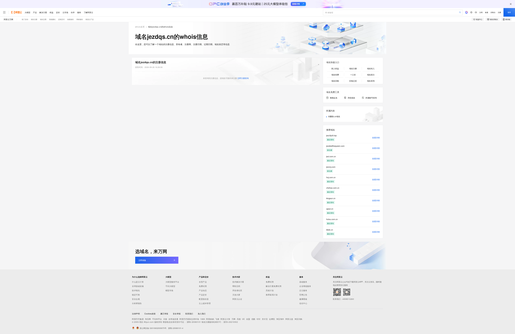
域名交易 (43, 19)
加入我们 (202, 313)
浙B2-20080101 (194, 322)
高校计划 (270, 290)
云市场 (65, 12)
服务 (79, 12)
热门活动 (25, 19)
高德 (239, 319)
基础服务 (303, 281)
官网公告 (303, 294)
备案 (486, 12)
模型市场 (169, 290)
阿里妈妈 (210, 319)
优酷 (253, 319)
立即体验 (142, 260)
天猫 (165, 319)
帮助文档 (236, 286)
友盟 (248, 319)
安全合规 (136, 299)
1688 (202, 319)
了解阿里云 (88, 12)
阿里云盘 (289, 319)
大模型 (27, 12)
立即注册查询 (243, 78)
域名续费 (335, 74)
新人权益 (335, 68)
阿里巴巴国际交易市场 (189, 319)
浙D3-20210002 (230, 322)
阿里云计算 (225, 319)
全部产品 (203, 281)
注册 (499, 12)
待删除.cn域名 (334, 116)
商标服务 (79, 19)
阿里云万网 (8, 19)
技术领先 (136, 290)
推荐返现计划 (271, 294)
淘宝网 (148, 319)
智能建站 (52, 19)
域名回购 (335, 80)
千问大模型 (170, 286)
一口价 (353, 74)
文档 (481, 12)
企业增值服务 (305, 286)
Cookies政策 (150, 313)
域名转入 (371, 68)
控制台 (493, 12)
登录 (509, 12)
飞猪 (217, 319)
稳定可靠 (136, 294)
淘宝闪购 (298, 319)
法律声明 (136, 313)
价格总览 (353, 80)
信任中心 (303, 303)
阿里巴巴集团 (138, 319)
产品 (35, 12)
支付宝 (265, 319)
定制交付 (61, 19)
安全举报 (177, 313)
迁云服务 (303, 290)
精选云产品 (90, 19)
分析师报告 (137, 303)
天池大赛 (236, 294)
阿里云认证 (237, 299)
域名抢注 (371, 74)
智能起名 (333, 97)
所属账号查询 (371, 97)
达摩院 (272, 319)
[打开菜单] (4, 12)
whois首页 (140, 26)
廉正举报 (164, 313)
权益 (51, 12)
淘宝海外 (280, 319)
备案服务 (70, 19)
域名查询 (371, 80)
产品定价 (203, 294)
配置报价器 (204, 299)
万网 (234, 319)
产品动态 (203, 290)
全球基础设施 (138, 286)
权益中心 (479, 19)
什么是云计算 (138, 281)
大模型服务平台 (172, 281)
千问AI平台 (157, 319)
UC (243, 319)
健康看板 (303, 299)
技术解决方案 (238, 281)
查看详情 (376, 137)
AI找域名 (351, 97)
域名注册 (34, 19)
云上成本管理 (205, 303)
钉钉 (259, 319)
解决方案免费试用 (273, 286)
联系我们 (189, 313)
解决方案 (43, 12)
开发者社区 (237, 290)
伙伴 (73, 12)
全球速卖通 (173, 319)
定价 (58, 12)
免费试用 (203, 286)
